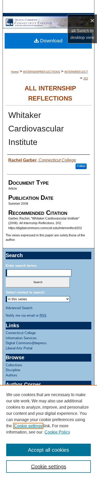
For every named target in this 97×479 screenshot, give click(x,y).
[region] (48, 432)
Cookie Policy (57, 432)
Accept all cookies (48, 450)
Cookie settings (28, 426)
